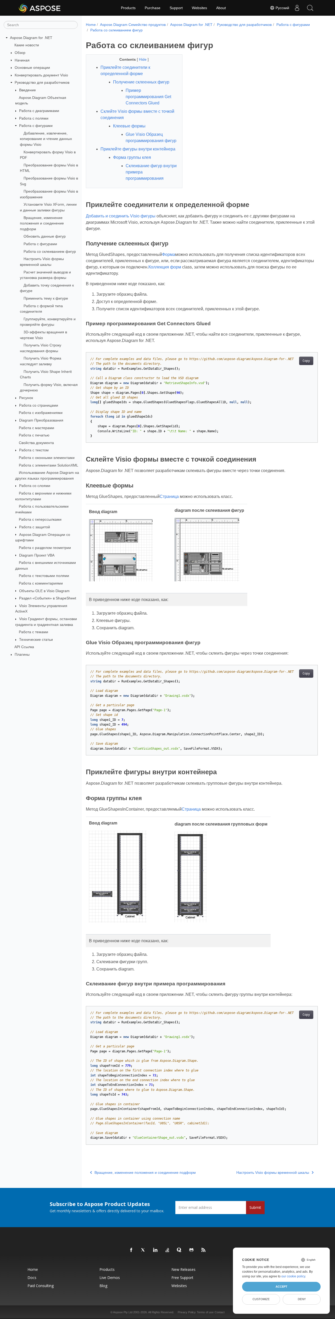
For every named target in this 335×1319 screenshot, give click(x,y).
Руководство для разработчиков (42, 82)
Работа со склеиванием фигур (50, 251)
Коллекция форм (164, 267)
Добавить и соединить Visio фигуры (120, 216)
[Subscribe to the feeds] (203, 1250)
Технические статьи (36, 639)
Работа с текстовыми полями (44, 576)
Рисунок (26, 398)
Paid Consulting (40, 1285)
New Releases (183, 1269)
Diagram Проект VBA (36, 555)
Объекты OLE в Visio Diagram (44, 591)
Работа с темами (33, 632)
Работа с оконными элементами (47, 458)
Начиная (22, 60)
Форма (168, 254)
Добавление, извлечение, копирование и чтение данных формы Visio (46, 139)
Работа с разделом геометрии (45, 548)
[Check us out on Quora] (179, 1250)
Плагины (22, 654)
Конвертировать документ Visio (41, 75)
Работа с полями (33, 118)
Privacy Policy (187, 1312)
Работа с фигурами (36, 126)
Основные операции (32, 67)
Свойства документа (36, 443)
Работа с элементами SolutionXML (48, 465)
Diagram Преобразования (41, 420)
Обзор (20, 52)
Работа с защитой (34, 527)
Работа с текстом (34, 450)
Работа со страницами (38, 405)
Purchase (152, 8)
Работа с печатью (34, 435)
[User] (297, 8)
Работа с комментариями (41, 583)
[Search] (310, 8)
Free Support (182, 1277)
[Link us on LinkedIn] (155, 1250)
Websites (199, 8)
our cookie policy (293, 1276)
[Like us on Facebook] (131, 1250)
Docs (31, 1277)
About (221, 8)
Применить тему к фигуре (46, 298)
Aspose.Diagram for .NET (31, 38)
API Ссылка (24, 647)
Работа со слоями (34, 486)
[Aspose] (40, 7)
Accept (281, 1286)
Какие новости (26, 45)
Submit (255, 1207)
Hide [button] (143, 59)
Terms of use (205, 1312)
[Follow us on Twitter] (143, 1250)
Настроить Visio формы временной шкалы (272, 1172)
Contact (220, 1312)
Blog (103, 1285)
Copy (306, 361)
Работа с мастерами (36, 428)
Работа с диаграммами (39, 111)
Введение (27, 90)
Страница (169, 496)
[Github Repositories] (191, 1250)
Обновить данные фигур (45, 236)
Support (176, 8)
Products (128, 8)
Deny (302, 1299)
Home (91, 25)
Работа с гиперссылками (40, 519)
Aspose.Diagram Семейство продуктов (133, 25)
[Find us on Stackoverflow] (167, 1250)
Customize (261, 1299)
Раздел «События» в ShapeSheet (47, 598)
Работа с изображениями (41, 413)
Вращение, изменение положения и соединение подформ (42, 223)
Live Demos (109, 1277)
